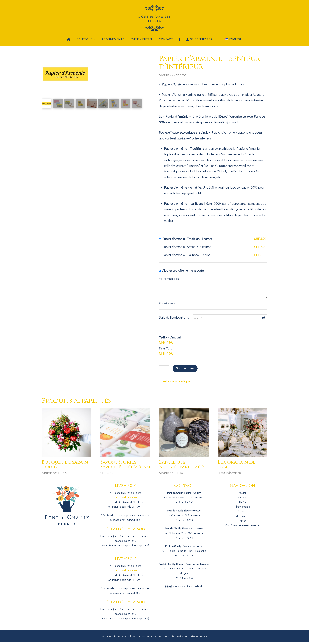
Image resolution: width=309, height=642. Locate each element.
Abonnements (242, 506)
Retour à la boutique (176, 381)
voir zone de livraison (125, 497)
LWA (167, 636)
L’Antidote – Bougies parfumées (182, 464)
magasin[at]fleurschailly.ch (188, 586)
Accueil (242, 492)
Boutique (242, 497)
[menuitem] (233, 39)
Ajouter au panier (185, 368)
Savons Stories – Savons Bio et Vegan (125, 464)
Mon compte (242, 516)
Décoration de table (236, 464)
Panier (242, 520)
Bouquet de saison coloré (65, 464)
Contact (242, 511)
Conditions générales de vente (242, 525)
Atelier (242, 502)
